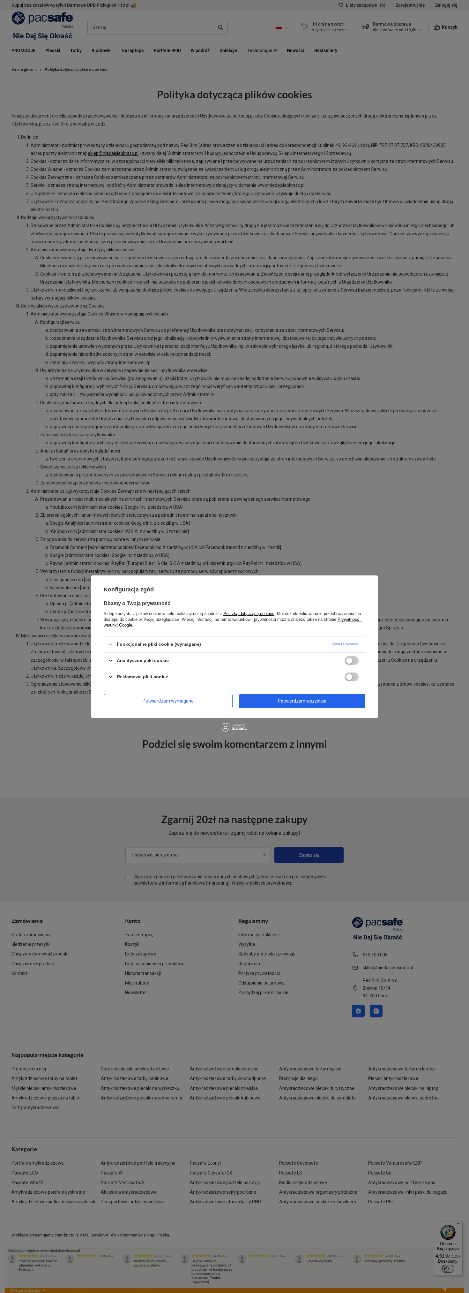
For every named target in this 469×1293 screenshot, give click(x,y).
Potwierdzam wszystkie (302, 701)
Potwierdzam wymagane (168, 701)
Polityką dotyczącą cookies (248, 613)
